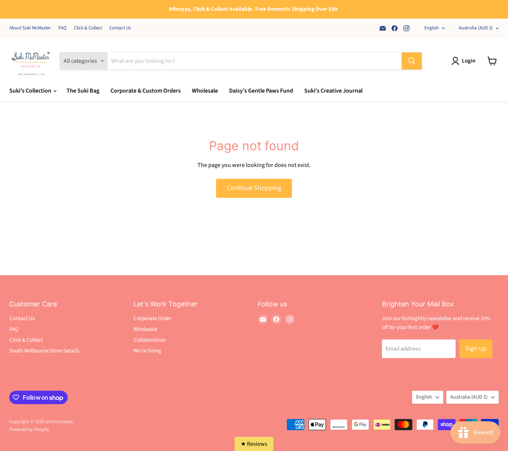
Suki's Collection (30, 91)
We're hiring (147, 351)
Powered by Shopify (29, 429)
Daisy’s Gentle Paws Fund (261, 91)
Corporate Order (152, 318)
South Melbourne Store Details (44, 351)
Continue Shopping (254, 188)
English (431, 28)
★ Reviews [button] (254, 444)
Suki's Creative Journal (333, 91)
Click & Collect (88, 28)
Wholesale (205, 91)
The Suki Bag (83, 91)
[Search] (412, 61)
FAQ (62, 28)
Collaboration (150, 340)
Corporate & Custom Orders (145, 91)
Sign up (475, 348)
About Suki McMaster (30, 28)
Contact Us (120, 28)
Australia (476, 28)
